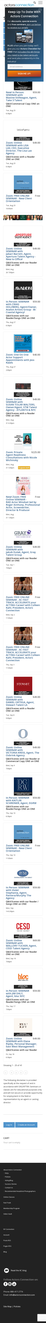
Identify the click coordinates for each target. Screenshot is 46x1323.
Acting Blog (9, 1180)
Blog (5, 1252)
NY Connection (8, 1229)
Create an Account (26, 1124)
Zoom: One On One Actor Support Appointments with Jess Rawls (20, 358)
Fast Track (7, 1203)
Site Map (7, 1306)
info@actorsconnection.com (22, 1295)
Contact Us (9, 1188)
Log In (9, 1124)
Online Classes (9, 1197)
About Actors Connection (12, 1170)
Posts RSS (7, 1240)
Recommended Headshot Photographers (20, 1191)
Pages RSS (7, 1246)
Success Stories (11, 1184)
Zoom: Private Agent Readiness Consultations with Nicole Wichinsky (21, 456)
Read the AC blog (18, 1270)
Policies (8, 1177)
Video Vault (7, 1214)
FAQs (7, 1173)
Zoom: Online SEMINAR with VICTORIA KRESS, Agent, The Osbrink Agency (22, 751)
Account (6, 1235)
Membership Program (11, 1208)
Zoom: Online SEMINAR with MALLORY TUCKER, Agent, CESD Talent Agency (21, 944)
